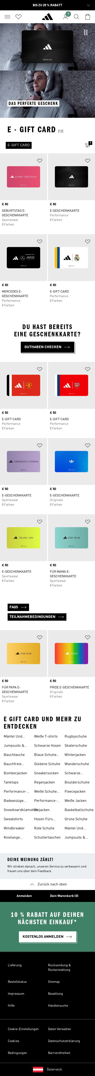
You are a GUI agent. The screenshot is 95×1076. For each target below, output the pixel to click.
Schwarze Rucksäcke (73, 774)
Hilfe (11, 1005)
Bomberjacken (15, 773)
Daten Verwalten (59, 1029)
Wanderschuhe (77, 764)
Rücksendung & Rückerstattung (59, 968)
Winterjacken (75, 755)
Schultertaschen (47, 837)
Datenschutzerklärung (64, 1041)
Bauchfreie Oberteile (12, 764)
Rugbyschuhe (76, 736)
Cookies (13, 1041)
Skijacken (42, 810)
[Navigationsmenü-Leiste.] (7, 16)
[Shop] (47, 18)
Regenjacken (44, 782)
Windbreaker (14, 828)
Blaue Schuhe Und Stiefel (45, 755)
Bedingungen (17, 1053)
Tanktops (11, 782)
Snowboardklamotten (21, 810)
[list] (40, 145)
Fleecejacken (75, 792)
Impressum (16, 993)
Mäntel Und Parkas (13, 737)
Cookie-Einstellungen (23, 1029)
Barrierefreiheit (59, 1053)
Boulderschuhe (77, 782)
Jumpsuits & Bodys (14, 746)
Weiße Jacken (75, 801)
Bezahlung (55, 993)
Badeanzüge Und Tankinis (14, 801)
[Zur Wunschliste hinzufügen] (39, 161)
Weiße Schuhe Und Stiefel (45, 792)
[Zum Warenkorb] (87, 16)
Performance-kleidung (45, 801)
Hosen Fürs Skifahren (43, 819)
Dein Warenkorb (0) (64, 896)
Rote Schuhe (44, 828)
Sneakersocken (46, 773)
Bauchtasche (14, 755)
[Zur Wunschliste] (18, 16)
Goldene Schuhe (47, 764)
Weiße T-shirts (46, 736)
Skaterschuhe (76, 746)
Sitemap (54, 981)
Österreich (54, 1069)
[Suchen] (76, 16)
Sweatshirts (13, 819)
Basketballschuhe (79, 810)
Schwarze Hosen (47, 746)
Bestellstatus (17, 981)
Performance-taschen (15, 792)
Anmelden (24, 896)
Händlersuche (58, 1005)
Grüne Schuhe (76, 819)
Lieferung (15, 965)
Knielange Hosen (12, 838)
